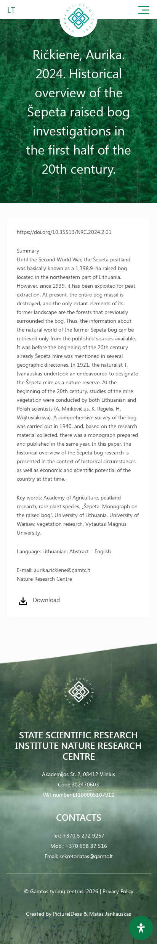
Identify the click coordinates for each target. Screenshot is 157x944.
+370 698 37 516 (86, 845)
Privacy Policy (118, 891)
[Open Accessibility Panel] (141, 928)
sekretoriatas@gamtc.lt (86, 856)
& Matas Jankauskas (107, 913)
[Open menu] (143, 12)
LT (11, 9)
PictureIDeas (67, 913)
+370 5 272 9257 (83, 835)
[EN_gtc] (78, 36)
